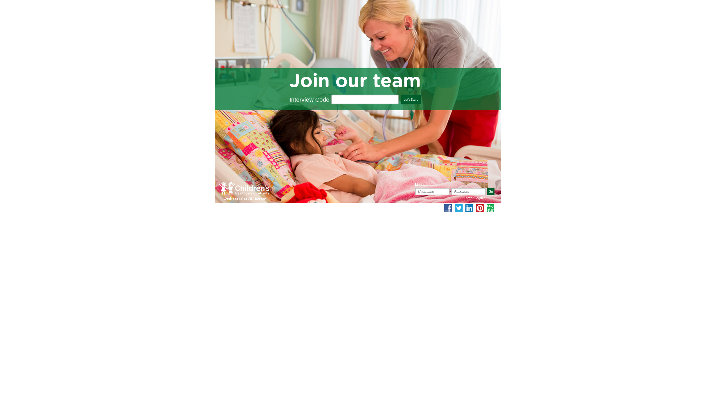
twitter (459, 208)
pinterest (480, 208)
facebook (448, 208)
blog (490, 208)
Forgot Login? (474, 198)
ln (469, 208)
